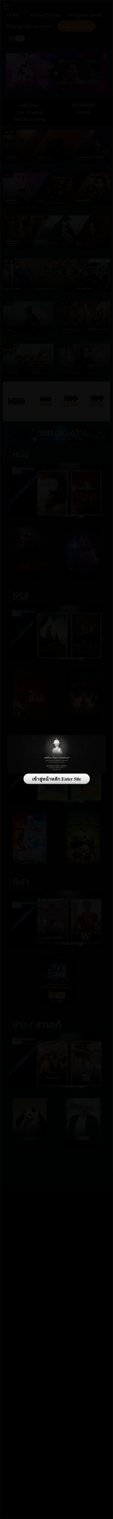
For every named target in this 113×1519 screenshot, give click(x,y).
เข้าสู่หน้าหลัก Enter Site (56, 778)
